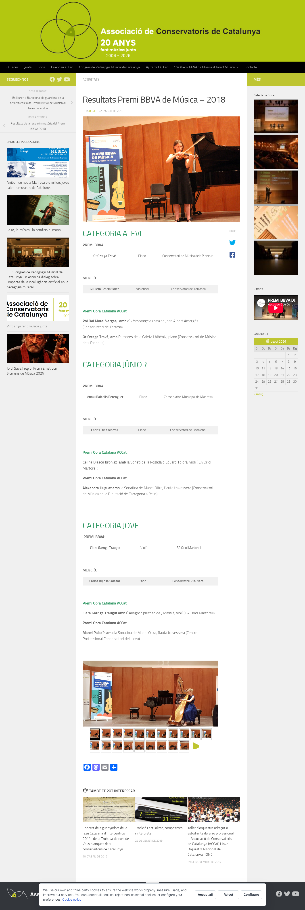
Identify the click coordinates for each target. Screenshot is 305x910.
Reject (228, 894)
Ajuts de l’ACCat (157, 67)
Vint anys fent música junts (27, 326)
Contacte (251, 67)
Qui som (12, 67)
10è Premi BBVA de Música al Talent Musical (204, 67)
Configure (251, 894)
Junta (27, 67)
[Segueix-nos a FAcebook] (52, 79)
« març (258, 394)
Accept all (205, 894)
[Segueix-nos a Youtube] (66, 79)
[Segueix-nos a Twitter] (59, 79)
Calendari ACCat (62, 67)
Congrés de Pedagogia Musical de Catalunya (109, 67)
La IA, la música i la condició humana (34, 230)
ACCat (92, 111)
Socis (41, 67)
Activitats (91, 80)
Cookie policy (71, 899)
